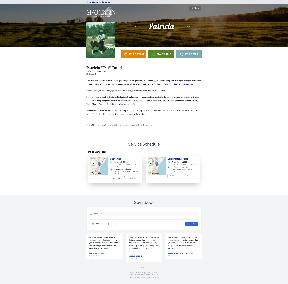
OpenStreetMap (146, 278)
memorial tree (113, 124)
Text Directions (117, 178)
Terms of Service (150, 274)
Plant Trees (132, 178)
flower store (147, 124)
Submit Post (191, 224)
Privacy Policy (137, 274)
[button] (99, 164)
